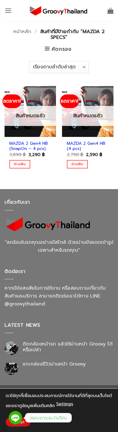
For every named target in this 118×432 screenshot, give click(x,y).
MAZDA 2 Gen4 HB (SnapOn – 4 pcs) (28, 146)
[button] (8, 10)
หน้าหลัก (22, 31)
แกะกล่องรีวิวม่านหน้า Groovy (54, 364)
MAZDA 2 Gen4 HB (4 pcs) (86, 146)
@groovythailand (25, 304)
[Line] (15, 417)
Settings (64, 404)
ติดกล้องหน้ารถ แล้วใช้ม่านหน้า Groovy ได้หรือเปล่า (68, 347)
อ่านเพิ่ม (20, 164)
